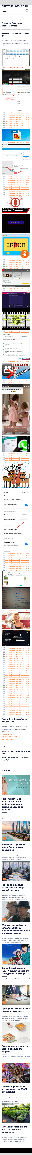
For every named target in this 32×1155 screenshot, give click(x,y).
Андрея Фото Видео (7, 739)
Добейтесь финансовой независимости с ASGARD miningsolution (14, 1089)
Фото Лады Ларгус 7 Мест (9, 736)
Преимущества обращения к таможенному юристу (16, 1009)
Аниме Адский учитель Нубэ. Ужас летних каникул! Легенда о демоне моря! (15, 971)
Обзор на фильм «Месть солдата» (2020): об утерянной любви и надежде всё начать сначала (16, 929)
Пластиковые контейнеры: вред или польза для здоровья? (15, 1049)
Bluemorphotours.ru (14, 6)
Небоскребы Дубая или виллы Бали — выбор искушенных (13, 847)
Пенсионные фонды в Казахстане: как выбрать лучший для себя (14, 888)
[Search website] (27, 10)
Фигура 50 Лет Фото (7, 734)
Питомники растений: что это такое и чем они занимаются (14, 1129)
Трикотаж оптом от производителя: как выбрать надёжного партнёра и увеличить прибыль (12, 804)
